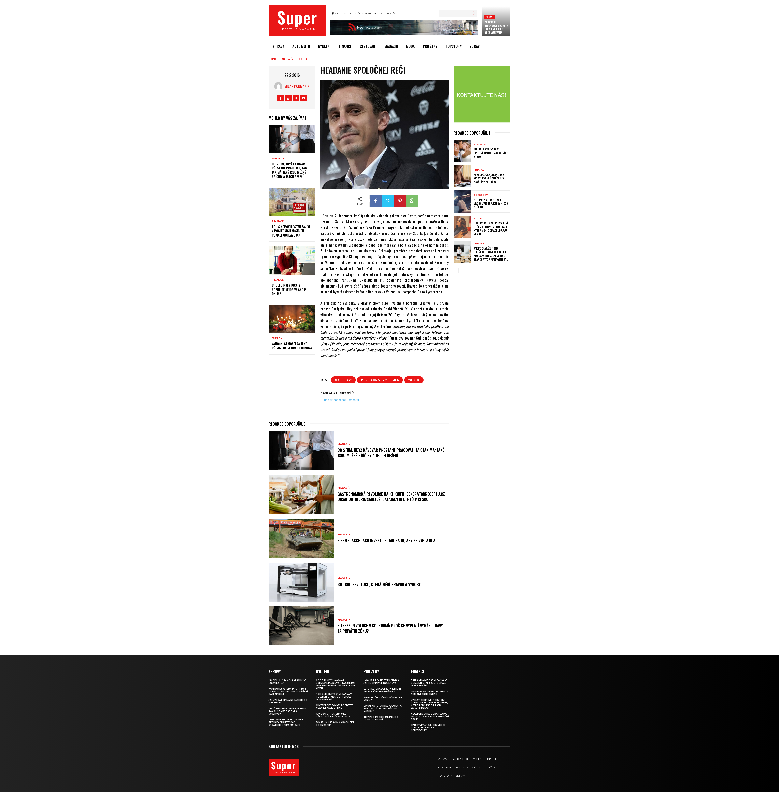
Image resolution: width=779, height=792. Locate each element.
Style (478, 218)
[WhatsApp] (412, 201)
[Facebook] (280, 98)
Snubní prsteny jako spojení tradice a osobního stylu (491, 152)
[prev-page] (456, 270)
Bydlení (277, 338)
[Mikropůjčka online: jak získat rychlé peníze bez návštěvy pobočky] (462, 176)
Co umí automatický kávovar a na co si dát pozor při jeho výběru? (382, 709)
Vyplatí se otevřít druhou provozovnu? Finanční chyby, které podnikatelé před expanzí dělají (429, 704)
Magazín (287, 59)
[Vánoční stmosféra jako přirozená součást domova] (292, 319)
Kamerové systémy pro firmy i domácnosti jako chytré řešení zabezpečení (288, 691)
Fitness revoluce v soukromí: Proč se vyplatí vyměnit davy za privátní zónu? (390, 628)
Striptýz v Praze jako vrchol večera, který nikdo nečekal (491, 203)
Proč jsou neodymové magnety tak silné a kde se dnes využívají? (496, 27)
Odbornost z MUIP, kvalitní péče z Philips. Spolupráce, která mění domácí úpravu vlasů (491, 228)
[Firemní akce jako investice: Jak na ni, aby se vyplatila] (301, 538)
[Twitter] (296, 98)
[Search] (473, 13)
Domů (272, 59)
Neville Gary (343, 380)
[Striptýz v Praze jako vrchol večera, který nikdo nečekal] (462, 201)
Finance (278, 221)
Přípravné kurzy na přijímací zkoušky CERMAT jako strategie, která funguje (286, 722)
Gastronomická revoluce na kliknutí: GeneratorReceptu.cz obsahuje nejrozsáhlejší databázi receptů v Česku (391, 496)
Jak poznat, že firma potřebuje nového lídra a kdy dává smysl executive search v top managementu (491, 253)
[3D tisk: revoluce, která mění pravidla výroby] (301, 582)
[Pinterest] (400, 201)
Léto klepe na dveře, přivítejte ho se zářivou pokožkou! (382, 690)
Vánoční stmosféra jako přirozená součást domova (292, 345)
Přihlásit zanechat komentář (340, 399)
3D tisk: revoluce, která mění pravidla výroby (379, 584)
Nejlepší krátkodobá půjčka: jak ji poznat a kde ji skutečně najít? (430, 716)
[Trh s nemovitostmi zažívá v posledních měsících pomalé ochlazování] (292, 202)
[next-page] (462, 270)
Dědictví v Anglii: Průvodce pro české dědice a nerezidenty (428, 728)
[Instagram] (288, 98)
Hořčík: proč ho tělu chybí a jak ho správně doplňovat (381, 681)
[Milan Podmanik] (279, 86)
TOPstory (481, 144)
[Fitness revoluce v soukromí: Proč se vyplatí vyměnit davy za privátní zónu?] (301, 626)
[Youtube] (303, 98)
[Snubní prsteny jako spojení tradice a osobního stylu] (462, 151)
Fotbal (304, 59)
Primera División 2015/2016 (380, 380)
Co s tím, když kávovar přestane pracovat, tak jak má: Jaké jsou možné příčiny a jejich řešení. (289, 170)
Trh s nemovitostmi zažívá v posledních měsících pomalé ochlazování (291, 231)
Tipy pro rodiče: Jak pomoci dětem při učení (381, 718)
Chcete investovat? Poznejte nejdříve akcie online (289, 289)
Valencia (414, 380)
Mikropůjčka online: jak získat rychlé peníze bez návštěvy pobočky (489, 178)
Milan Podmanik (296, 86)
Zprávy (490, 16)
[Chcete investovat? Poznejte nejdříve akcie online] (292, 260)
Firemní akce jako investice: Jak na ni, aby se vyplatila (386, 540)
